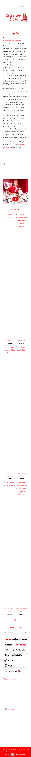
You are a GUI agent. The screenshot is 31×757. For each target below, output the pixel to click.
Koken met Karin (15, 17)
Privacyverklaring (20, 754)
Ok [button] (12, 754)
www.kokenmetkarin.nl (11, 41)
